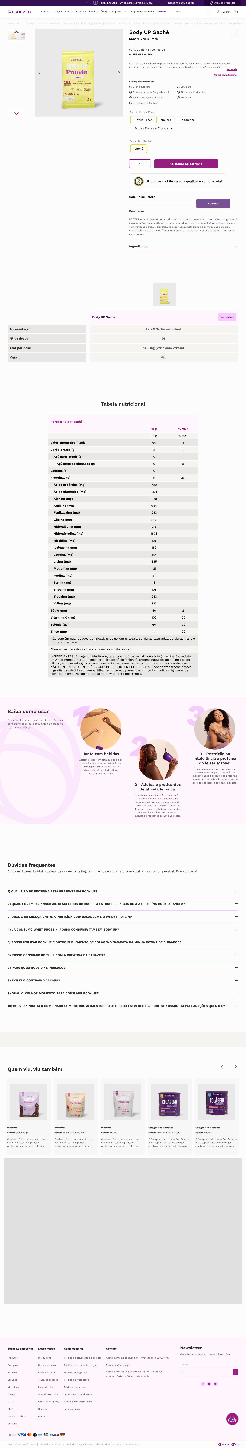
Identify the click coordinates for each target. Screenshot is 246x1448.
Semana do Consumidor (212, 23)
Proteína (42, 23)
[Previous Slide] (86, 3)
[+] (146, 164)
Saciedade (124, 23)
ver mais (232, 69)
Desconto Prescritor (185, 23)
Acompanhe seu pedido (180, 2)
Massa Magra (163, 23)
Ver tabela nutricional (225, 74)
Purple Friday (83, 23)
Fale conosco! (186, 871)
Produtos (55, 23)
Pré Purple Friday (143, 23)
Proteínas (110, 23)
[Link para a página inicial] (11, 23)
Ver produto (227, 317)
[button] (222, 3)
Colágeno (68, 23)
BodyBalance (236, 23)
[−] (133, 164)
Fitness (30, 23)
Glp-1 (20, 23)
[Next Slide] (159, 3)
